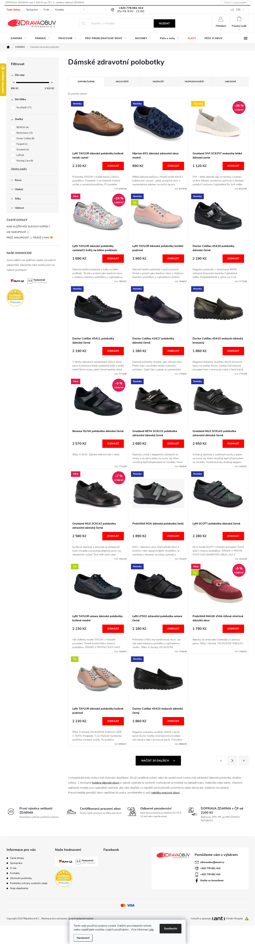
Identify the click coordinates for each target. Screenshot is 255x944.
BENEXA (22, 127)
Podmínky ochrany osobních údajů (28, 883)
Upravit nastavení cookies (80, 918)
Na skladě (23, 107)
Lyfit (19, 155)
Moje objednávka (19, 888)
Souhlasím (170, 928)
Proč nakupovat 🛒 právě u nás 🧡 (30, 237)
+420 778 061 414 (210, 868)
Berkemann (24, 133)
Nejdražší (158, 81)
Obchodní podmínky (21, 878)
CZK (238, 9)
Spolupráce (32, 9)
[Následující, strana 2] (232, 760)
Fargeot (21, 144)
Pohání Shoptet (235, 918)
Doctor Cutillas (25, 138)
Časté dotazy (13, 9)
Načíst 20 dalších (155, 761)
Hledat (164, 23)
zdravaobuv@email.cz (212, 862)
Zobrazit (113, 166)
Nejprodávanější (194, 81)
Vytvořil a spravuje (201, 918)
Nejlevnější (122, 81)
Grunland (22, 149)
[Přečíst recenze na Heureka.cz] (32, 297)
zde (151, 929)
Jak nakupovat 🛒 (18, 232)
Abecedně (230, 81)
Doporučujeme (86, 81)
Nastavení (83, 938)
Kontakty (59, 9)
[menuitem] (19, 38)
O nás (46, 9)
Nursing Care (24, 160)
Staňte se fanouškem (212, 880)
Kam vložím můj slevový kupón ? (28, 226)
